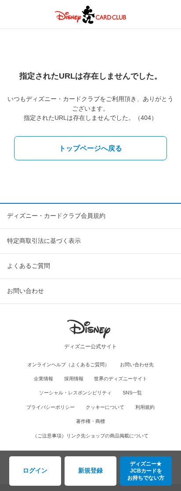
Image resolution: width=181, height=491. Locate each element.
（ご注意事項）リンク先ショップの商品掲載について (90, 435)
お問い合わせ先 (137, 364)
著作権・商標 (90, 421)
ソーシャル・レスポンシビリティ (75, 392)
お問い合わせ (25, 290)
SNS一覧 (132, 392)
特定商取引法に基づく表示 (44, 240)
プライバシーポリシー (50, 407)
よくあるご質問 (28, 265)
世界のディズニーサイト (120, 378)
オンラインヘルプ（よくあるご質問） (68, 364)
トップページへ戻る (90, 148)
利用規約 (145, 407)
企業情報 (43, 378)
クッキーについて (105, 407)
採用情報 (73, 378)
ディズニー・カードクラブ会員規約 (56, 215)
